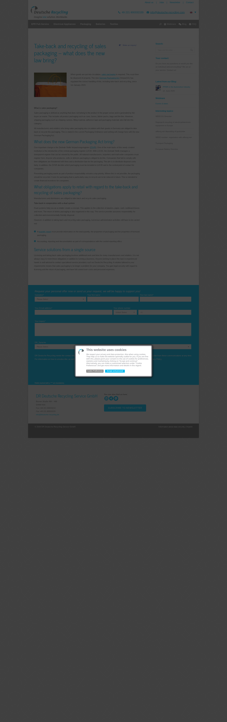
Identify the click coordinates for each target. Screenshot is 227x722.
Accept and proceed (115, 371)
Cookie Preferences (95, 371)
